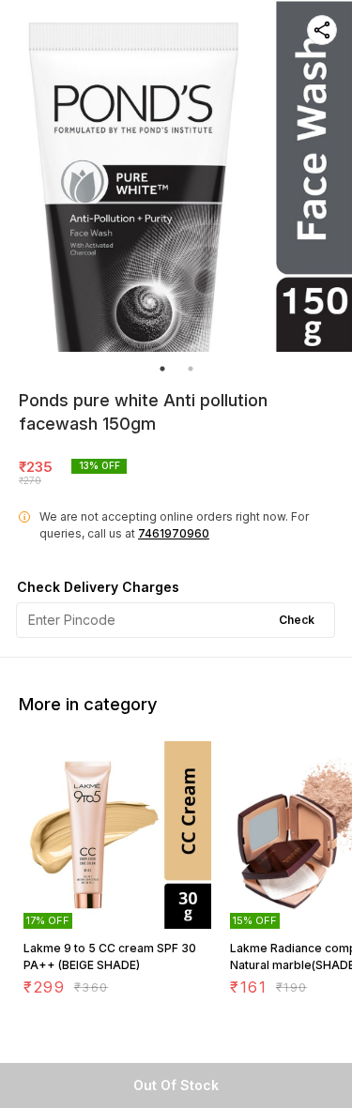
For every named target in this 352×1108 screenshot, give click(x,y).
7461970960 (173, 533)
